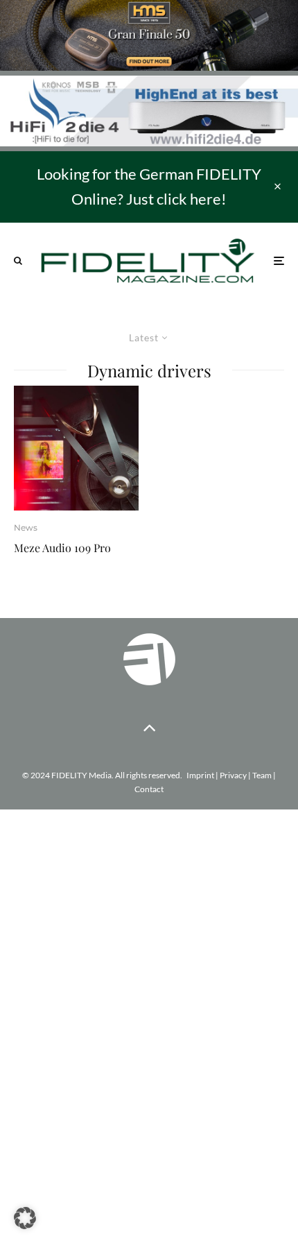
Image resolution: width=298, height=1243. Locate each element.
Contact (149, 789)
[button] (25, 1218)
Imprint (200, 775)
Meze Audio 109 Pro (62, 547)
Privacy (233, 775)
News (25, 527)
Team (262, 775)
